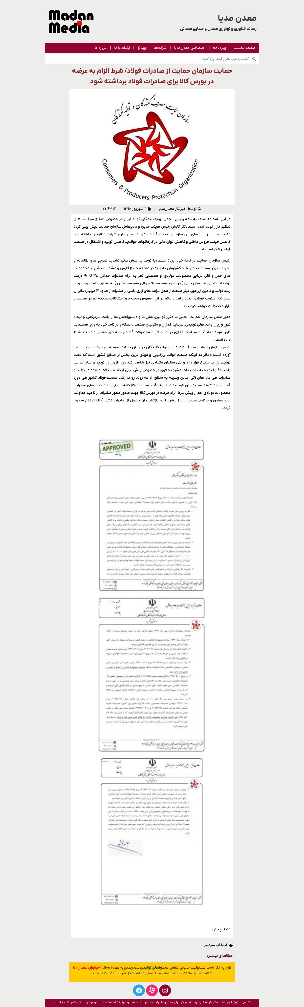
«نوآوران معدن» (88, 967)
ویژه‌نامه (219, 48)
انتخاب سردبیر (215, 945)
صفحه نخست (244, 48)
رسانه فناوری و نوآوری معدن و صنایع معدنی (218, 29)
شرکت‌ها (160, 48)
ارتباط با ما (122, 48)
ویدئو (142, 48)
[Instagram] (165, 990)
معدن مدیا (237, 18)
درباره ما (101, 48)
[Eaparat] (152, 990)
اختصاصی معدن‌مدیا (189, 48)
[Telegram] (139, 990)
